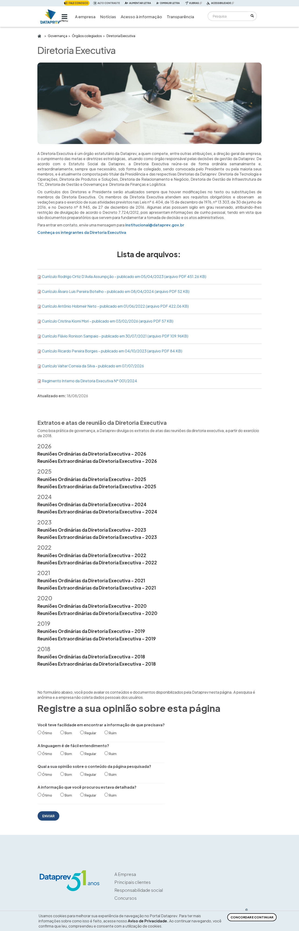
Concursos (125, 898)
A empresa (85, 16)
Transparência (180, 16)
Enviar (48, 816)
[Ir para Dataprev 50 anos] (50, 15)
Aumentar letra (140, 3)
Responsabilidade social (138, 890)
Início (39, 36)
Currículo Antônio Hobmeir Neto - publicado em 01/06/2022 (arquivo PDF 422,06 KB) (115, 306)
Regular (90, 733)
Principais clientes (132, 882)
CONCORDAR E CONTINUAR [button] (252, 917)
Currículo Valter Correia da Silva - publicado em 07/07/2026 (93, 365)
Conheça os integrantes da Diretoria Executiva (81, 232)
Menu (64, 20)
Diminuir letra (170, 3)
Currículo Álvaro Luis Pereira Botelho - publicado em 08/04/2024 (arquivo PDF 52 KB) (115, 291)
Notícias (108, 16)
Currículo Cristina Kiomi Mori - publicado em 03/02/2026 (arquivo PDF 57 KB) (107, 321)
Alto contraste (109, 3)
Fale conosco (78, 3)
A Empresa (125, 874)
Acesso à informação (141, 16)
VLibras (196, 2)
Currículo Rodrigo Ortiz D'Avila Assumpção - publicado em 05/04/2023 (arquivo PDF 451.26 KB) (124, 276)
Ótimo (47, 733)
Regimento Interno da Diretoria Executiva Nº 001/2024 (89, 380)
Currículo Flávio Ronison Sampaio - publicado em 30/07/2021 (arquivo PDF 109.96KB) (115, 336)
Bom (68, 733)
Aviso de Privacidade (147, 920)
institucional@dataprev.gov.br (154, 224)
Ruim (113, 733)
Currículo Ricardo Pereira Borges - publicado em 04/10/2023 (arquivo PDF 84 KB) (112, 350)
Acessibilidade (223, 3)
